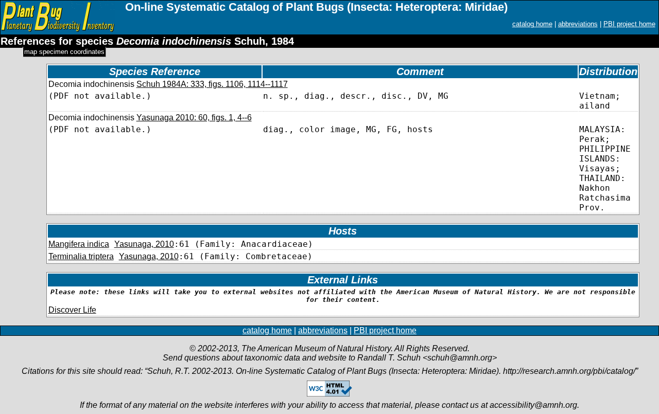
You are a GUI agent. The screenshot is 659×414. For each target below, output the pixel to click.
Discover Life (72, 309)
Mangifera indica (78, 244)
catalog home (532, 24)
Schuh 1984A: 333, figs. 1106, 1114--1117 (212, 84)
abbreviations (578, 24)
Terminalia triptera (81, 256)
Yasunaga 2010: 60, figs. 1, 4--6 (194, 117)
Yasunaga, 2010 (144, 244)
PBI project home (629, 24)
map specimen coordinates (64, 52)
